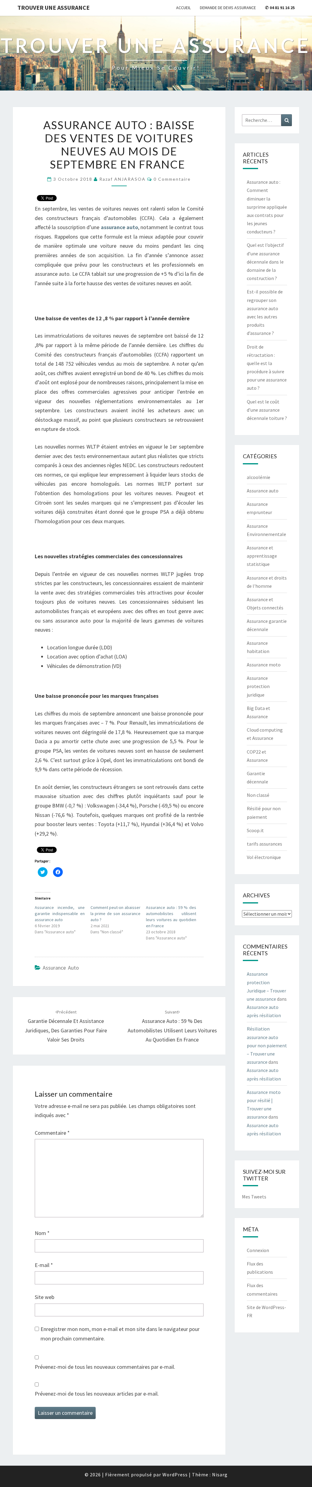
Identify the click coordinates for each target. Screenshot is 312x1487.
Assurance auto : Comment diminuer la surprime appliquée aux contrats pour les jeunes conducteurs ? (267, 207)
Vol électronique (264, 857)
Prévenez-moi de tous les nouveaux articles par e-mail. (97, 1393)
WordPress (175, 1474)
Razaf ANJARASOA (122, 179)
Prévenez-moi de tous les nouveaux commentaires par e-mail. (105, 1366)
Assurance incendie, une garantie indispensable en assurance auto (60, 913)
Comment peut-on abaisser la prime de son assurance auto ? (115, 913)
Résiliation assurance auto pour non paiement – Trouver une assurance (267, 1045)
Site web (44, 1297)
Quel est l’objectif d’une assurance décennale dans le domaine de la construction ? (265, 261)
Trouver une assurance (53, 7)
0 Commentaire (172, 179)
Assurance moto (264, 665)
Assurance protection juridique (258, 686)
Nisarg (220, 1474)
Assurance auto (61, 967)
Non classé (258, 795)
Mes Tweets (254, 1197)
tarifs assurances (264, 844)
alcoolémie (258, 477)
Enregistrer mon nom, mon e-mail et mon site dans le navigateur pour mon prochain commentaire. (120, 1334)
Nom (42, 1233)
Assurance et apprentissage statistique (262, 556)
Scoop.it (255, 830)
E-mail (44, 1265)
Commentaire (52, 1132)
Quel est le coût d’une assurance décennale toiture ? (267, 410)
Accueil (183, 7)
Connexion (258, 1250)
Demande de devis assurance (228, 7)
